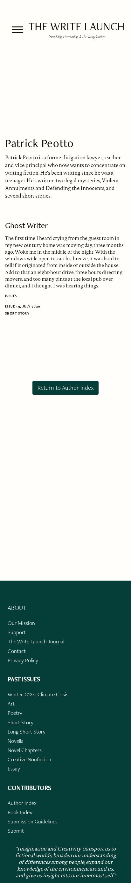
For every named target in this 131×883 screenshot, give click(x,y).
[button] (17, 29)
